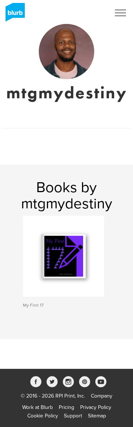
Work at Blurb (37, 407)
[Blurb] (13, 14)
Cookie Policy (42, 416)
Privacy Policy (95, 407)
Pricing (66, 407)
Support (73, 416)
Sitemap (97, 416)
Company (101, 396)
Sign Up (91, 13)
